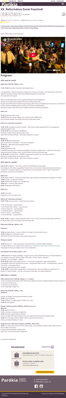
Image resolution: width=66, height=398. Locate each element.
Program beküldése (45, 372)
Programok (6, 22)
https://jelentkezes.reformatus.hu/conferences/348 (44, 246)
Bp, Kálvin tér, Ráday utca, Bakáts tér (35, 20)
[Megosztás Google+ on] (6, 14)
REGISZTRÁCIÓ (60, 1)
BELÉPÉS (53, 1)
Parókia (9, 4)
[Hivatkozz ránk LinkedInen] (15, 14)
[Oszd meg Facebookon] (2, 14)
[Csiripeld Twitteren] (11, 14)
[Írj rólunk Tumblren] (19, 14)
